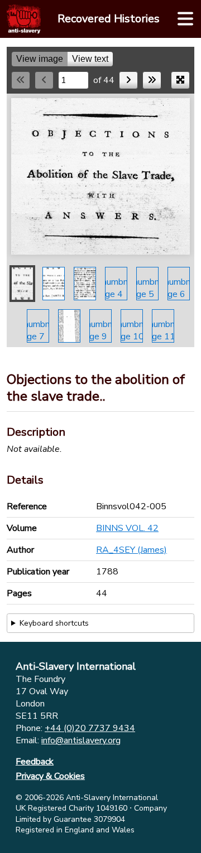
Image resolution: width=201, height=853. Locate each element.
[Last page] (151, 80)
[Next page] (128, 80)
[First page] (20, 80)
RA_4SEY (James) (131, 550)
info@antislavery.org (81, 740)
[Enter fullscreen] (180, 80)
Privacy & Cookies (50, 776)
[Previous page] (44, 80)
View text (90, 59)
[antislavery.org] (24, 18)
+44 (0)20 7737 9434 (90, 728)
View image (39, 59)
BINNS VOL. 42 (127, 528)
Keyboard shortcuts (54, 623)
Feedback (35, 761)
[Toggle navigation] (185, 19)
